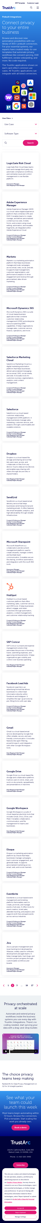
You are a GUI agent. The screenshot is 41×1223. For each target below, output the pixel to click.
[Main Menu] (38, 7)
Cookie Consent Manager (14, 237)
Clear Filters (6, 118)
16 (27, 985)
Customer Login (33, 3)
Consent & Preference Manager (16, 235)
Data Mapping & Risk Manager (16, 185)
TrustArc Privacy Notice (14, 1182)
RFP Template (20, 3)
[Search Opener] (31, 7)
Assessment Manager (13, 184)
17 (32, 985)
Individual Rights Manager (14, 240)
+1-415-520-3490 (23, 1157)
